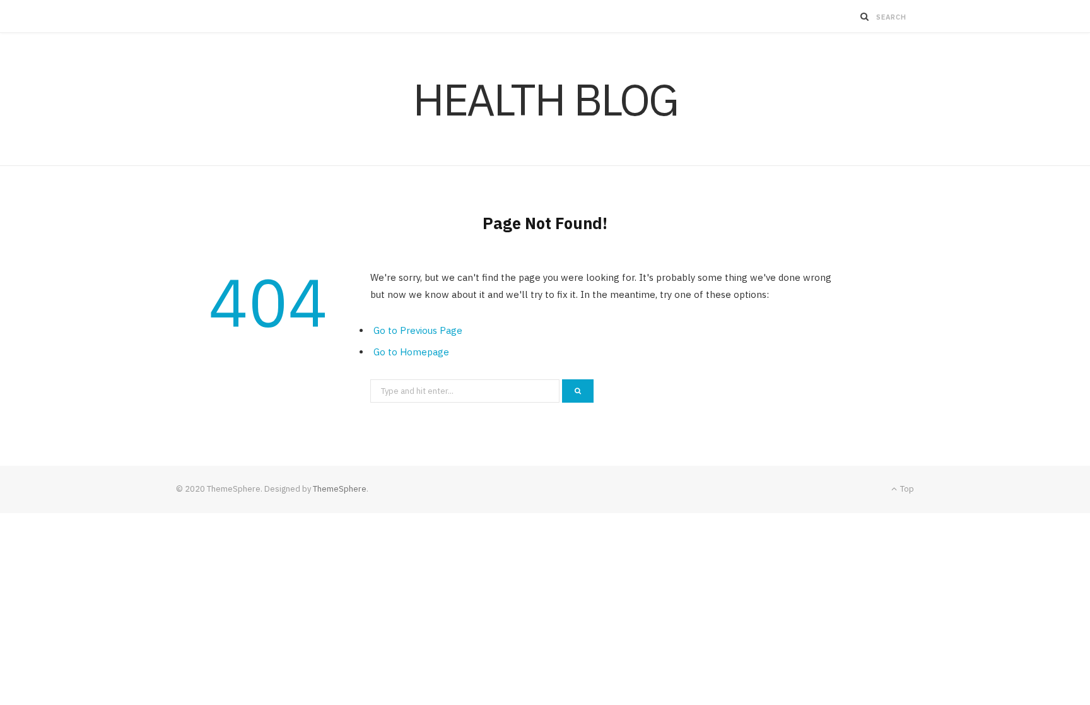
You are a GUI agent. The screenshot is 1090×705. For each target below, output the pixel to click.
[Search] (864, 16)
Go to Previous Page (417, 330)
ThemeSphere (339, 488)
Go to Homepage (411, 352)
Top (906, 488)
